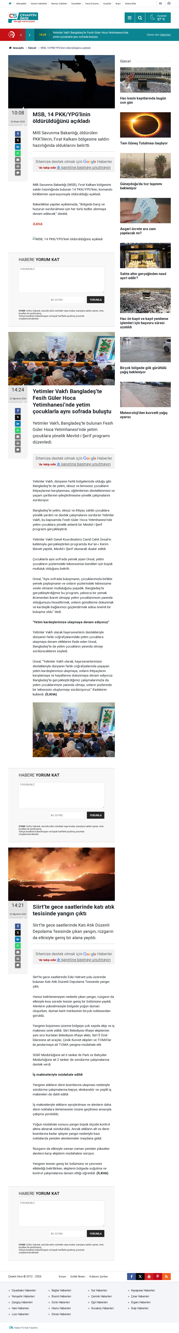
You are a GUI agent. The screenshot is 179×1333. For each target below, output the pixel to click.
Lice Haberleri (20, 1314)
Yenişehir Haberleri (23, 1296)
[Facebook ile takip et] (131, 1276)
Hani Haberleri (20, 1308)
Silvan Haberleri (61, 1314)
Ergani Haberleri (141, 1302)
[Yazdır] (18, 166)
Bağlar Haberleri (61, 1290)
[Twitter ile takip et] (140, 1276)
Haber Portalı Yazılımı (26, 1327)
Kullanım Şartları (99, 1276)
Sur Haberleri (99, 1290)
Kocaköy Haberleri (102, 1308)
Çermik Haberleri (101, 1296)
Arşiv (118, 3)
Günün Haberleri (39, 3)
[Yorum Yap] (18, 173)
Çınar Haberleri (140, 1296)
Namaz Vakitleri (59, 3)
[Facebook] (18, 134)
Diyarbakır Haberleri (24, 1290)
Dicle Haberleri (61, 1302)
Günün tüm (159, 34)
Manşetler (21, 3)
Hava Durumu (92, 3)
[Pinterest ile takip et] (157, 1276)
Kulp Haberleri (139, 1308)
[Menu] (130, 18)
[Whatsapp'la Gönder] (18, 153)
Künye (62, 1276)
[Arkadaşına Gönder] (18, 160)
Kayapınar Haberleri (143, 1290)
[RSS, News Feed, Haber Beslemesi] (166, 1276)
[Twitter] (18, 140)
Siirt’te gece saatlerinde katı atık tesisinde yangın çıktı (86, 34)
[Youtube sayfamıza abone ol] (149, 1276)
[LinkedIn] (18, 147)
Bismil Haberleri (61, 1296)
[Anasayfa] (10, 3)
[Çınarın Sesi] (23, 17)
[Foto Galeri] (169, 3)
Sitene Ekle (130, 3)
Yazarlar (107, 3)
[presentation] (20, 35)
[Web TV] (160, 3)
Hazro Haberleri (61, 1308)
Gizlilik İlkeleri (77, 1276)
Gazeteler (76, 3)
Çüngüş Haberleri (22, 1302)
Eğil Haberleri (99, 1302)
